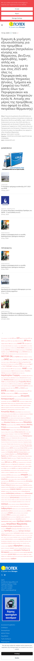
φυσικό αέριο (12, 554)
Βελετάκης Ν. (13, 377)
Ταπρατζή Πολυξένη (21, 456)
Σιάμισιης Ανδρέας (18, 450)
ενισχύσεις (19, 491)
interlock (24, 351)
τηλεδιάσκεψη (26, 541)
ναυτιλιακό (3, 515)
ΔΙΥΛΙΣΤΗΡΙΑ (5, 385)
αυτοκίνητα (22, 479)
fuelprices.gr (12, 349)
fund (15, 349)
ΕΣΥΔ (6, 393)
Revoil (20, 362)
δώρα (17, 487)
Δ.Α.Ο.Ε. (8, 383)
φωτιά (17, 554)
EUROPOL (12, 347)
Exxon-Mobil (20, 347)
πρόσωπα (10, 535)
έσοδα (10, 468)
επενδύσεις (3, 493)
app (31, 338)
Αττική (21, 375)
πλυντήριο (24, 528)
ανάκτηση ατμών (26, 470)
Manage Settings (17, 18)
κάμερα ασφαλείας (22, 499)
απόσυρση (15, 477)
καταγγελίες (14, 501)
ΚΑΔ (17, 405)
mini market (17, 353)
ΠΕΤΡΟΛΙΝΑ (26, 434)
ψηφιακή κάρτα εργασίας (28, 556)
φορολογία (11, 552)
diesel (13, 345)
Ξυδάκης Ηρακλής (18, 432)
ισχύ (15, 499)
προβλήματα (3, 533)
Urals (20, 366)
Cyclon (31, 343)
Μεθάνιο (15, 424)
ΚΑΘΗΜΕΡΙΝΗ (20, 405)
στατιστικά (8, 537)
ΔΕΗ (12, 383)
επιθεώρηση (23, 493)
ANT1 (29, 338)
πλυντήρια (19, 528)
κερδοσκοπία (13, 504)
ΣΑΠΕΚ (2, 448)
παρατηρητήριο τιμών (6, 521)
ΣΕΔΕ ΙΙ (8, 448)
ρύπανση (26, 535)
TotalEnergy (14, 366)
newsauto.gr (30, 356)
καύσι (29, 501)
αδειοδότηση (7, 470)
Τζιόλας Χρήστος (13, 458)
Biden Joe (17, 340)
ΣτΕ (6, 452)
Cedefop (2, 343)
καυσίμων (23, 501)
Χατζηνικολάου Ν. (28, 464)
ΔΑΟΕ (10, 383)
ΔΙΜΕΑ (29, 383)
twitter (18, 366)
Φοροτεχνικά (5, 641)
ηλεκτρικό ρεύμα (7, 497)
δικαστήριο (7, 487)
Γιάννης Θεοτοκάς (4, 383)
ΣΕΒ (4, 448)
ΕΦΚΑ (19, 393)
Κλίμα (22, 411)
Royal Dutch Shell (27, 362)
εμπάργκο (3, 491)
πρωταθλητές (31, 533)
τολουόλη (24, 543)
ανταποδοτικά (3, 474)
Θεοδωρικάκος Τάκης (5, 403)
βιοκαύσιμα (18, 481)
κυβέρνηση (11, 506)
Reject (17, 13)
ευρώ (9, 495)
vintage (24, 366)
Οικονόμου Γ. (11, 433)
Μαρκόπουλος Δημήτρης (23, 420)
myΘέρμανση (26, 356)
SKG (23, 364)
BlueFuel (20, 340)
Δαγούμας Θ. (9, 385)
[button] (2, 25)
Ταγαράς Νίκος (15, 456)
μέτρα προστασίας (16, 510)
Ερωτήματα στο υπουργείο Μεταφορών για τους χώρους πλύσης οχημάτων (16, 290)
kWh (29, 351)
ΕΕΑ (14, 388)
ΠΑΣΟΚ (21, 433)
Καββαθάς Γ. (23, 407)
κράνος (6, 506)
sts (1, 366)
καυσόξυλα (26, 501)
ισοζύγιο (5, 499)
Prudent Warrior (3, 362)
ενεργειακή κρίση (14, 491)
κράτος (9, 506)
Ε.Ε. (9, 388)
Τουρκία (18, 458)
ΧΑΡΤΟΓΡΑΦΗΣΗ (28, 462)
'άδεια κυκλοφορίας (4, 338)
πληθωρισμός (14, 528)
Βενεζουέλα (18, 377)
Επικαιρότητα (5, 630)
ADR (18, 338)
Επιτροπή (19, 396)
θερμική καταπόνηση (24, 497)
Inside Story (20, 351)
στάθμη (5, 537)
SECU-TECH (13, 364)
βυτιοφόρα (29, 481)
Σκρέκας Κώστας (26, 450)
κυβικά (15, 506)
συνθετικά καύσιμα (9, 539)
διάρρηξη (17, 485)
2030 (10, 338)
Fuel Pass (7, 349)
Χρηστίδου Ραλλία (17, 466)
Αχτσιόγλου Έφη (25, 375)
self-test (17, 364)
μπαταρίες (26, 512)
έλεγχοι (5, 468)
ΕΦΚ (16, 393)
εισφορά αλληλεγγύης (25, 489)
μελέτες (29, 511)
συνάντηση (15, 537)
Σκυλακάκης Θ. (3, 452)
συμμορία (11, 537)
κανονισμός (6, 501)
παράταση (18, 517)
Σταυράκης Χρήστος (13, 452)
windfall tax (3, 368)
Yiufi (13, 368)
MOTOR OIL (7, 356)
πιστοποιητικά (3, 528)
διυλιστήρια (11, 487)
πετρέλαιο (3, 524)
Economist (28, 345)
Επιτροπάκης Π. (15, 396)
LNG (3, 353)
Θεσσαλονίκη (18, 403)
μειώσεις (25, 510)
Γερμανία (17, 381)
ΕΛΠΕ (3, 390)
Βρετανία (22, 379)
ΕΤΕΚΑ (10, 393)
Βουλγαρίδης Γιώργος (17, 379)
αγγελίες (14, 468)
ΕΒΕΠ (11, 388)
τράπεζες (28, 543)
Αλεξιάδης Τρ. (22, 370)
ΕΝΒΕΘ (12, 391)
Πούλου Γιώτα (26, 444)
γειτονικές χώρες (11, 483)
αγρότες (28, 468)
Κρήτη (14, 414)
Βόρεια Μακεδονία (26, 379)
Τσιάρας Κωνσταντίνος (9, 460)
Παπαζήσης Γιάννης (6, 440)
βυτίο (25, 481)
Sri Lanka (27, 364)
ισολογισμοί (9, 499)
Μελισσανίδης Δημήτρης (10, 427)
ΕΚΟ (16, 388)
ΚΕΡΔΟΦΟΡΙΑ (7, 407)
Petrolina (21, 359)
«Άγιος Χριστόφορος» (18, 368)
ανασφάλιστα (11, 472)
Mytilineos (22, 356)
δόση (15, 487)
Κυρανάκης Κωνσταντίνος (24, 414)
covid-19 (20, 343)
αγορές (17, 468)
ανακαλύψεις (7, 472)
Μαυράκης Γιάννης (9, 422)
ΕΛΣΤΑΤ (8, 391)
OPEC (6, 359)
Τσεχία (5, 460)
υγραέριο (10, 546)
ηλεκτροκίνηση (14, 497)
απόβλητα (8, 477)
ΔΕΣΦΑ (19, 383)
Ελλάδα (21, 393)
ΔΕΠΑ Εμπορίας (15, 383)
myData (17, 356)
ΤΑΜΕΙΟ (7, 456)
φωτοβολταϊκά (21, 554)
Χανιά (11, 464)
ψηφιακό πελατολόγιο (5, 558)
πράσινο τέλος (28, 528)
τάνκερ (24, 539)
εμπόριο (10, 491)
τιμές (30, 541)
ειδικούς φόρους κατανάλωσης (27, 487)
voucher (29, 366)
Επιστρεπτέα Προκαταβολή (6, 396)
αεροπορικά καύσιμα (13, 470)
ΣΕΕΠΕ (11, 448)
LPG (6, 353)
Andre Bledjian (25, 338)
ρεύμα (21, 535)
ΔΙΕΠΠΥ (25, 383)
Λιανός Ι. (21, 416)
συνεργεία (2, 539)
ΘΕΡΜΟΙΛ (30, 401)
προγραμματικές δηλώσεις (9, 533)
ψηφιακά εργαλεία (20, 556)
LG (1, 353)
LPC (4, 353)
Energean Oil (7, 347)
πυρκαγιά (17, 535)
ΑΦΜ (31, 368)
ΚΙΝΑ (10, 407)
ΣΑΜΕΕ (30, 446)
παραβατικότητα (5, 519)
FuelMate (3, 349)
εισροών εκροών (15, 489)
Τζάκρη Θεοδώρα (28, 456)
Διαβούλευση (14, 385)
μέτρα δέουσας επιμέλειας (7, 510)
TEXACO (3, 366)
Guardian (3, 351)
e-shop (19, 345)
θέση (20, 497)
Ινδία (10, 405)
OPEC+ (11, 359)
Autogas (6, 340)
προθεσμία (22, 533)
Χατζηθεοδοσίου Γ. (21, 464)
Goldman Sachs (19, 349)
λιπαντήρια (23, 508)
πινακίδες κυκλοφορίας (25, 526)
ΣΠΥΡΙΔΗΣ (22, 448)
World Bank (8, 368)
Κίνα (13, 407)
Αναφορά (14, 372)
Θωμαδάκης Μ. (26, 403)
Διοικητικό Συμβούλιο (23, 385)
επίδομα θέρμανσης (25, 491)
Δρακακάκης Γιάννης (5, 388)
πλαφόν (8, 528)
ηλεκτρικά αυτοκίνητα (15, 495)
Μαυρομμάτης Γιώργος (9, 424)
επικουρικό (28, 493)
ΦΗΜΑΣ (11, 462)
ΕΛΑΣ (19, 388)
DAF (1, 345)
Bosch (23, 340)
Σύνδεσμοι (4, 627)
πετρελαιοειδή (17, 526)
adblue (15, 338)
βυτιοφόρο (3, 483)
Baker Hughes (13, 340)
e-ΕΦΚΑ (21, 345)
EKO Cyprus (3, 347)
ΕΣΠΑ (3, 393)
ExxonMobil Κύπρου (27, 347)
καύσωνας (9, 504)
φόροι (25, 554)
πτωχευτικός (14, 535)
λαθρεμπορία (26, 506)
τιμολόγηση (14, 543)
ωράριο (13, 558)
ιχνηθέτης (17, 499)
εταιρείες (6, 495)
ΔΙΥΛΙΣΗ (2, 385)
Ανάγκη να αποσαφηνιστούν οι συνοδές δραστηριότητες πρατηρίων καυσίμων (13, 235)
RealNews (7, 362)
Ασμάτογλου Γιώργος (10, 375)
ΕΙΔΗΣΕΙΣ (3, 208)
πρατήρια (8, 531)
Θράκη (22, 403)
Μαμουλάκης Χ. (16, 420)
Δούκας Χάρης (30, 385)
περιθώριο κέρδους (24, 521)
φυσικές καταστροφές (4, 554)
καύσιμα (4, 504)
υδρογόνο (18, 545)
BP (25, 340)
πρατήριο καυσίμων (24, 531)
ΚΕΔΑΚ (2, 407)
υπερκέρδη (12, 548)
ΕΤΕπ (12, 393)
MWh (14, 356)
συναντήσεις (29, 537)
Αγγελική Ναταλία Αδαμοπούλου (6, 370)
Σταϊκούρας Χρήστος (22, 452)
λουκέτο (31, 508)
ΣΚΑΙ (16, 448)
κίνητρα (29, 499)
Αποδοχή (17, 653)
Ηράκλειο (27, 401)
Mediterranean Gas (12, 353)
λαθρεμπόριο (6, 508)
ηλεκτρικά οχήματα (24, 495)
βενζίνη (11, 481)
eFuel (31, 345)
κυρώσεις (17, 506)
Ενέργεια (25, 393)
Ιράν (12, 405)
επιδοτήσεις (10, 493)
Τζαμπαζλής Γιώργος (6, 458)
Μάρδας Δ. (28, 418)
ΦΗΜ (9, 462)
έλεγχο (2, 468)
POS (31, 359)
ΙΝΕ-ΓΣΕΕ (29, 403)
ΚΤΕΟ (12, 407)
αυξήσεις (15, 479)
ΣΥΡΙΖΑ (25, 448)
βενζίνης (15, 481)
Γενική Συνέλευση (11, 381)
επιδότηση (18, 493)
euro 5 (10, 347)
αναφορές (16, 472)
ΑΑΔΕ (24, 368)
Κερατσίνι (23, 409)
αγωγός (2, 470)
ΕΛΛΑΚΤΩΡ (26, 388)
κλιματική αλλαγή (23, 504)
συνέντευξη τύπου (23, 537)
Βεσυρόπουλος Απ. (24, 377)
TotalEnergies (9, 366)
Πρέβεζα (30, 444)
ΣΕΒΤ (6, 448)
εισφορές (29, 489)
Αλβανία (13, 370)
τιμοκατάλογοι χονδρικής (6, 543)
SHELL (21, 364)
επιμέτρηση (3, 495)
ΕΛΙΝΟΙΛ (22, 388)
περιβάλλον (14, 521)
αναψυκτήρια (20, 472)
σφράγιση (20, 539)
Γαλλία (6, 381)
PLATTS (25, 359)
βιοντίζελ (22, 481)
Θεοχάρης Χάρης (12, 403)
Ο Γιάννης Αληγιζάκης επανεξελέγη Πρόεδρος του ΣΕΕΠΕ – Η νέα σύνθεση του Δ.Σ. (16, 211)
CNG (9, 343)
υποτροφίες (16, 548)
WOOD (6, 368)
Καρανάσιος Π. (4, 409)
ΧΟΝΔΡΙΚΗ (3, 464)
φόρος (28, 554)
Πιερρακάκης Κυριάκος (27, 442)
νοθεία (8, 515)
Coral (12, 343)
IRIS (28, 351)
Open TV (14, 359)
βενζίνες (7, 481)
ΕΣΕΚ (31, 391)
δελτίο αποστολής (26, 483)
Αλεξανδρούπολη (17, 370)
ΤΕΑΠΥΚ (10, 456)
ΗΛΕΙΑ (8, 401)
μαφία (20, 510)
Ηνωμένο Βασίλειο (22, 401)
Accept (17, 9)
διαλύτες (25, 485)
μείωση (22, 510)
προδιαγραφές (17, 533)
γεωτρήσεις (16, 483)
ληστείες (16, 508)
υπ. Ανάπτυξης (26, 546)
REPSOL (17, 362)
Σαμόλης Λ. (3, 450)
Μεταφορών (12, 429)
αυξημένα (18, 479)
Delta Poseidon (8, 345)
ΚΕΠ (4, 407)
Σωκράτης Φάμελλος (9, 454)
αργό (23, 477)
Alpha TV (21, 338)
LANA (31, 351)
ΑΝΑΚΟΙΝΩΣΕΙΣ (5, 233)
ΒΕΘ (29, 375)
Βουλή (6, 380)
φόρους (6, 556)
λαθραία (23, 506)
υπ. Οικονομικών (6, 548)
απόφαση (19, 477)
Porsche (28, 359)
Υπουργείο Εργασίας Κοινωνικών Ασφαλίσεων (21, 460)
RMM (22, 362)
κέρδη (26, 499)
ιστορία (12, 499)
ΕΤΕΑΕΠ (8, 393)
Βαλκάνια (2, 377)
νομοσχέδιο (22, 515)
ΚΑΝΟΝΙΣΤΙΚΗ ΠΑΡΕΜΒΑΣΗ (27, 405)
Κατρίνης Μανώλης (11, 409)
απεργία (24, 474)
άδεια (21, 466)
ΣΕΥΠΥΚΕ (14, 448)
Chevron (6, 343)
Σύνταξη (15, 454)
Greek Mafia (29, 349)
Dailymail (4, 345)
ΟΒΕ (24, 432)
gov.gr (23, 349)
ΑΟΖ (27, 368)
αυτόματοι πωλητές (29, 479)
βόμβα (8, 483)
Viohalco (26, 366)
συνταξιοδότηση (15, 539)
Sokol (25, 364)
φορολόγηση (21, 552)
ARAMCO (2, 340)
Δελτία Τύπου (5, 633)
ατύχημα (12, 479)
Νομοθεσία (4, 636)
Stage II (30, 364)
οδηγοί (9, 517)
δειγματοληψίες (20, 483)
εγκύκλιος (21, 487)
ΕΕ (12, 388)
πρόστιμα (4, 535)
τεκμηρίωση (18, 541)
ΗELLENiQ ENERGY (3, 401)
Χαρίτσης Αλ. (15, 464)
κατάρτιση (10, 501)
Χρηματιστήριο (11, 466)
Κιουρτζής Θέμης (8, 411)
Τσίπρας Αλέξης (23, 458)
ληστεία (13, 508)
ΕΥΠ (13, 393)
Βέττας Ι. (31, 375)
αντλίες (9, 475)
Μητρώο (15, 429)
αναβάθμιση (3, 472)
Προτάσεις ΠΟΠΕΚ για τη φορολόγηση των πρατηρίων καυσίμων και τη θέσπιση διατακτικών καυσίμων (16, 315)
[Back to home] (17, 25)
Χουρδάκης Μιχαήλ (4, 466)
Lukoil (8, 353)
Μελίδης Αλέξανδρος (21, 424)
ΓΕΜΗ (30, 379)
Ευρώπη (30, 399)
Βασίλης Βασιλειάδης (7, 377)
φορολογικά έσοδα (16, 552)
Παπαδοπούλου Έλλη (16, 438)
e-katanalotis (16, 345)
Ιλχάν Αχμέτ (7, 405)
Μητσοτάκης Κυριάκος (21, 429)
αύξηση (2, 481)
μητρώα (10, 513)
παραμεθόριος (19, 519)
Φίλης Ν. (17, 462)
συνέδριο (19, 537)
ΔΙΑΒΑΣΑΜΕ (4, 185)
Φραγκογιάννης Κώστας (22, 462)
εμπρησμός (7, 491)
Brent (29, 341)
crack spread (26, 343)
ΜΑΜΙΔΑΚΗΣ (4, 418)
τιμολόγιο (18, 543)
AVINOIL (9, 340)
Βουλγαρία (10, 379)
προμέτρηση (26, 533)
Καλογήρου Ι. (27, 407)
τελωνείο (22, 541)
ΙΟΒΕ (2, 405)
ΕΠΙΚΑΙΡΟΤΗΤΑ (11, 208)
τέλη (28, 539)
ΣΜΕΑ (18, 448)
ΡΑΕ (20, 446)
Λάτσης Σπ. (15, 416)
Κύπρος (31, 414)
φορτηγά (25, 552)
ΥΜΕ (14, 460)
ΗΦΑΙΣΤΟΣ (15, 401)
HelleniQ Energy (13, 351)
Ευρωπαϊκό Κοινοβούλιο (25, 399)
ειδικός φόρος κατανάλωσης (5, 489)
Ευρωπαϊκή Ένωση (18, 399)
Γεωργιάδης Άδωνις (25, 381)
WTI (11, 368)
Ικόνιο (4, 405)
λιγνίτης (19, 508)
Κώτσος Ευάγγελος (5, 416)
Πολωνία (22, 444)
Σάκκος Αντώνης (30, 448)
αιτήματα (18, 470)
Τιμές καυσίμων (6, 639)
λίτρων (20, 506)
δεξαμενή (8, 485)
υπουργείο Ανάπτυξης (22, 548)
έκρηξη (30, 466)
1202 (8, 338)
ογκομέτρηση (4, 517)
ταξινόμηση (14, 541)
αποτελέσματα (3, 477)
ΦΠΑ (14, 462)
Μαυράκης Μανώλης (19, 422)
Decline (17, 658)
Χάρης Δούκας (8, 464)
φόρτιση (9, 556)
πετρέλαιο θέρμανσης (16, 523)
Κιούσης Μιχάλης (18, 411)
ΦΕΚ (6, 462)
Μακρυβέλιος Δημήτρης (7, 420)
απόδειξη (12, 477)
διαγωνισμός (21, 485)
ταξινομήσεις (9, 541)
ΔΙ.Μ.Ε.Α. (22, 383)
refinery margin (12, 362)
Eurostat (15, 347)
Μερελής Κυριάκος (17, 427)
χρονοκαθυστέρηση (14, 556)
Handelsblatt (7, 351)
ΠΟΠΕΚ (3, 436)
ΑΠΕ (29, 368)
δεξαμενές (3, 485)
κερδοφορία (18, 504)
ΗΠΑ (11, 401)
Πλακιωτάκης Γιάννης (17, 444)
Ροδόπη (23, 446)
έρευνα (8, 468)
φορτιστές (30, 552)
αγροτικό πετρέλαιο (22, 468)
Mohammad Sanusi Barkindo (23, 353)
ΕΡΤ (28, 391)
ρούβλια (23, 535)
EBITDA (24, 345)
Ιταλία (14, 405)
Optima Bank (18, 359)
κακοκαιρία (3, 501)
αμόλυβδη (22, 470)
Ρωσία (27, 446)
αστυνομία (9, 479)
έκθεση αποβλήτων (25, 466)
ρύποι (29, 535)
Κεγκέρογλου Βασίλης (18, 409)
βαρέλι (5, 481)
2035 (13, 338)
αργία (22, 477)
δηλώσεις (13, 485)
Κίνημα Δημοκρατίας (18, 407)
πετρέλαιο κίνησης (7, 526)
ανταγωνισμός (24, 472)
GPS (25, 349)
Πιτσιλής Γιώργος (10, 444)
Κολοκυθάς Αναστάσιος (27, 411)
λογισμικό (28, 508)
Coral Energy (15, 343)
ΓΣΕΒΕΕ (3, 381)
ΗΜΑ (9, 401)
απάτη (12, 474)
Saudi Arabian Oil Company (6, 364)
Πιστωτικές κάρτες (4, 444)
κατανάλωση (19, 501)
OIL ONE (2, 359)
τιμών (21, 543)
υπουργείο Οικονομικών (8, 550)
